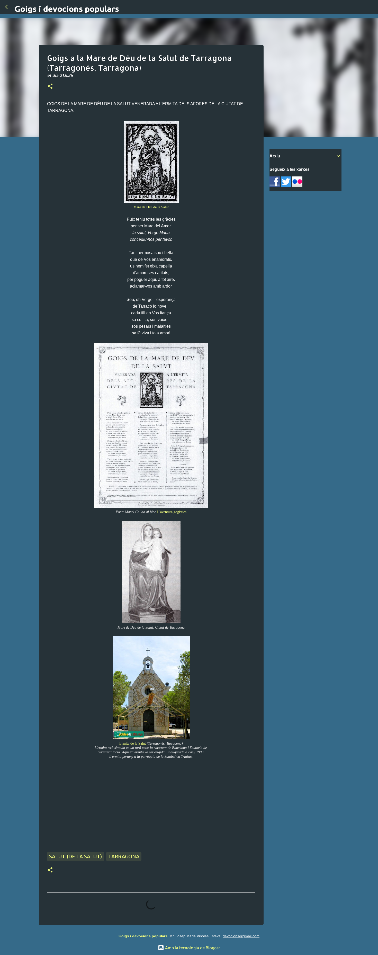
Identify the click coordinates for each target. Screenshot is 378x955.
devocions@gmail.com (241, 936)
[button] (50, 86)
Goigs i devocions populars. (143, 936)
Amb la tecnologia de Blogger (192, 947)
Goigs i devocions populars (66, 8)
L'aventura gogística (171, 512)
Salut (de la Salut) (75, 856)
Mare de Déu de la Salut (151, 207)
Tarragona (123, 856)
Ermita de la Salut (132, 743)
